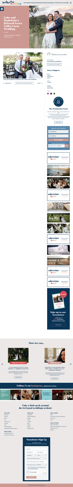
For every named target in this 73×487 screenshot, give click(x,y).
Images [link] (29, 418)
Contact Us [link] (52, 418)
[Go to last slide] (2, 364)
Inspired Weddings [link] (9, 35)
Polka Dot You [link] (54, 363)
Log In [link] (51, 419)
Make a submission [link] (54, 424)
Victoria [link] (49, 86)
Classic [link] (49, 75)
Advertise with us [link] (54, 428)
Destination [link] (50, 76)
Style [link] (28, 423)
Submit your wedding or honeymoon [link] (58, 426)
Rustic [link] (48, 78)
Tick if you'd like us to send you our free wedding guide (37, 468)
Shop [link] (65, 2)
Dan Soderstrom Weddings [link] (54, 61)
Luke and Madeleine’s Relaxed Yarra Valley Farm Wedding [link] (19, 79)
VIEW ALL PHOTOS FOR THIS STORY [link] (24, 83)
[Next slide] (71, 364)
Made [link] (39, 2)
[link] (2, 9)
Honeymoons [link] (45, 2)
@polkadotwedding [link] (50, 386)
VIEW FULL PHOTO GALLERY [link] (54, 64)
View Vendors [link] (58, 140)
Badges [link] (52, 429)
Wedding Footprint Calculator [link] (10, 428)
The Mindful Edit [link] (7, 426)
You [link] (31, 2)
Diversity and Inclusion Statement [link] (57, 416)
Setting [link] (29, 425)
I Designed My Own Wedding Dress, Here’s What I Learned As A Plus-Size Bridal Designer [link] (55, 369)
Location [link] (29, 421)
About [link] (51, 414)
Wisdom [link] (35, 2)
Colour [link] (28, 419)
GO (67, 146)
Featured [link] (27, 2)
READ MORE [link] (58, 122)
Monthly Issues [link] (30, 428)
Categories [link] (29, 414)
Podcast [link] (60, 2)
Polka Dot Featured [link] (18, 363)
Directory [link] (53, 2)
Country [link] (49, 82)
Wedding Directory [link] (8, 433)
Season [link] (28, 426)
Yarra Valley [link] (50, 88)
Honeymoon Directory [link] (9, 435)
